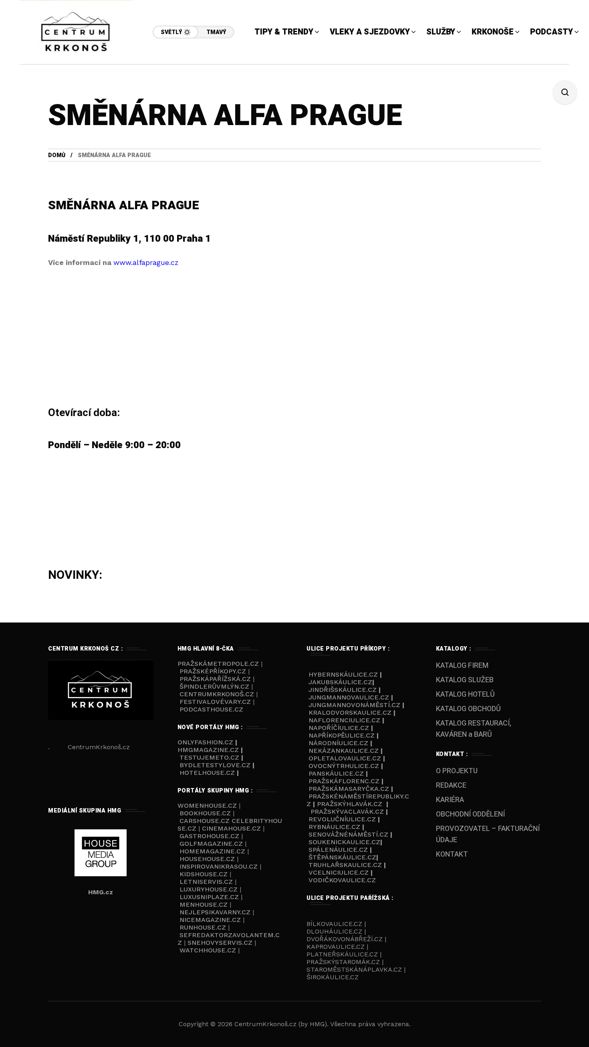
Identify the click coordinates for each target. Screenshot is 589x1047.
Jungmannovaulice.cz (349, 697)
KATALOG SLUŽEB (465, 680)
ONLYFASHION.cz (206, 742)
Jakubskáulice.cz (340, 682)
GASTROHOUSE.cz (210, 836)
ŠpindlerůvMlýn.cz (214, 686)
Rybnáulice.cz (334, 827)
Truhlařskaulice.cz (345, 865)
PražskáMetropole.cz (218, 663)
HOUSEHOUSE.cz (208, 859)
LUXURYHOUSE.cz (210, 889)
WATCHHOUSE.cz (209, 950)
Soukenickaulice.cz (344, 842)
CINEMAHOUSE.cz (231, 828)
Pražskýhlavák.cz (349, 804)
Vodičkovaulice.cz (342, 880)
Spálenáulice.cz (338, 849)
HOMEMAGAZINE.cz (213, 851)
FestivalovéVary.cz (215, 701)
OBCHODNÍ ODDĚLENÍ (470, 814)
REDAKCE (451, 785)
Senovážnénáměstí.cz (348, 834)
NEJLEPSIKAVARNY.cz (216, 912)
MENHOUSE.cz (204, 904)
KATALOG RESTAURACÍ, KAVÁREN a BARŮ (473, 729)
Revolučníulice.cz (342, 819)
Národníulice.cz (338, 743)
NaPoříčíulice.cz (339, 728)
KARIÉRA (450, 799)
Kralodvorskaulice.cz (350, 712)
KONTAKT (452, 854)
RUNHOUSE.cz (204, 927)
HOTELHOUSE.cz (207, 772)
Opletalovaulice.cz (345, 758)
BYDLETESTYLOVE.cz (215, 765)
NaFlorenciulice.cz (344, 720)
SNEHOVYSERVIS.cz (221, 942)
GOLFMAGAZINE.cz (211, 843)
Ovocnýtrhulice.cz (344, 766)
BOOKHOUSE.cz (205, 813)
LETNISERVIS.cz (207, 881)
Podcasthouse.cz (211, 709)
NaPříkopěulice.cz (342, 735)
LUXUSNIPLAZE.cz (210, 897)
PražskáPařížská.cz (215, 679)
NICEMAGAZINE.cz (210, 920)
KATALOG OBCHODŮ (468, 708)
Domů (56, 155)
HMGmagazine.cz (208, 750)
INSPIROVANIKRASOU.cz (220, 866)
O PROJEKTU (457, 771)
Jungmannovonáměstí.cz (354, 705)
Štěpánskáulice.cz (342, 857)
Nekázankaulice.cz (344, 750)
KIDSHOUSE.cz (205, 874)
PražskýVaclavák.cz (347, 811)
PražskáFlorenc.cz (344, 781)
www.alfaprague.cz (145, 262)
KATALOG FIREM (462, 665)
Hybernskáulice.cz (343, 674)
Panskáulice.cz (336, 773)
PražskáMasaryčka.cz (349, 788)
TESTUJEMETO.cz (209, 757)
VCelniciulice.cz (339, 872)
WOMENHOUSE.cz (208, 805)
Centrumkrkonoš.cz (217, 694)
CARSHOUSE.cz (206, 821)
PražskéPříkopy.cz (213, 671)
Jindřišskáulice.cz (343, 689)
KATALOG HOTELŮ (465, 694)
